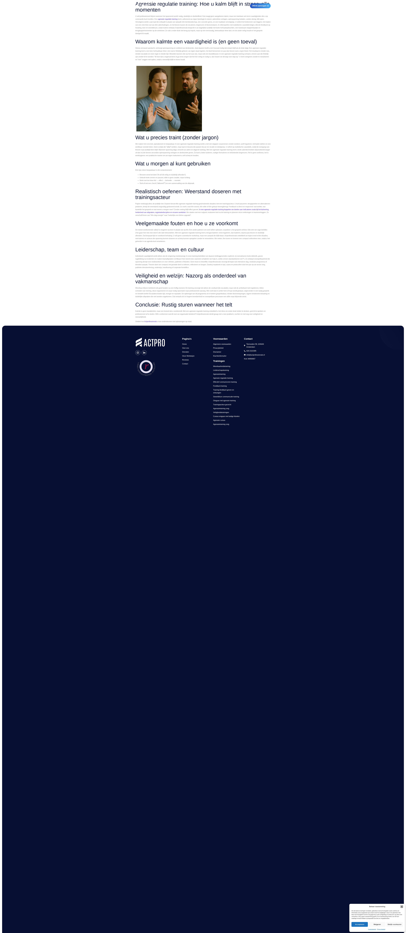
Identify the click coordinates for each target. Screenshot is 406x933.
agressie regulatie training (167, 19)
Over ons (166, 6)
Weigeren (377, 924)
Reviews (235, 6)
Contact (243, 6)
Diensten (176, 6)
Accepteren (359, 924)
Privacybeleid (381, 929)
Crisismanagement (190, 6)
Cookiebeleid (372, 929)
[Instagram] (137, 352)
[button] (402, 907)
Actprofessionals (150, 321)
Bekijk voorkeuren (394, 924)
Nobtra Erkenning (208, 6)
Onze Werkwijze (223, 6)
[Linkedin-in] (144, 352)
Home (158, 6)
